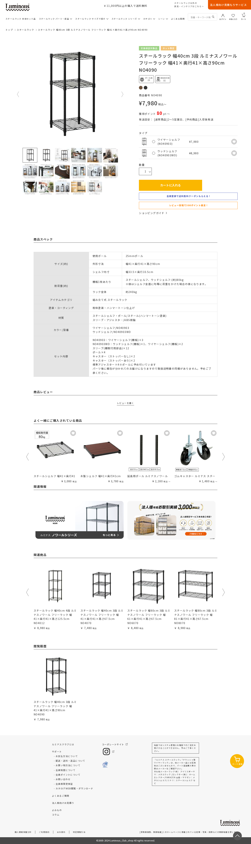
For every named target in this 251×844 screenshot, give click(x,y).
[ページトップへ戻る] (237, 836)
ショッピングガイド (151, 213)
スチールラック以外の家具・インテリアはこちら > (189, 4)
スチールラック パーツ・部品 (54, 18)
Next (122, 94)
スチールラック (25, 29)
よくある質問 (178, 18)
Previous (18, 94)
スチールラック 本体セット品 (21, 18)
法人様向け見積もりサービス (228, 5)
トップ (9, 29)
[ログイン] (223, 15)
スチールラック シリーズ (124, 18)
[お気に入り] (233, 15)
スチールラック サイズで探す (90, 18)
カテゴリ (147, 18)
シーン (161, 18)
